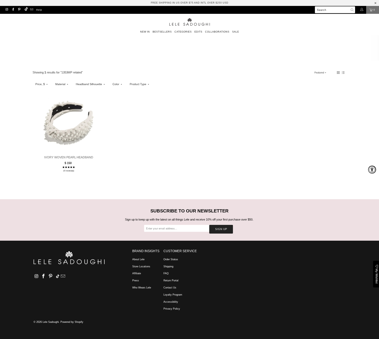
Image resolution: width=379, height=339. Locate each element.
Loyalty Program (172, 294)
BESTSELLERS (162, 31)
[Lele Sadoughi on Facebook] (12, 9)
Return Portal (170, 280)
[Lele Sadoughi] (189, 21)
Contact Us (169, 287)
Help (39, 9)
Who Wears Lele (141, 287)
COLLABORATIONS (217, 31)
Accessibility (170, 301)
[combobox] (335, 9)
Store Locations (141, 266)
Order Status (170, 259)
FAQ (166, 273)
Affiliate (136, 273)
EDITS (198, 31)
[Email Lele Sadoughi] (31, 9)
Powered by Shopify (71, 321)
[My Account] (361, 10)
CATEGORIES (183, 31)
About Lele (138, 259)
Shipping (168, 266)
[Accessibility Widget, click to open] (372, 170)
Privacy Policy (171, 308)
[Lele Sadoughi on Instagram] (6, 9)
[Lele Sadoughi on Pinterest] (19, 9)
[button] (338, 72)
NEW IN (145, 31)
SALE (235, 31)
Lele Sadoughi (51, 321)
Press (135, 280)
